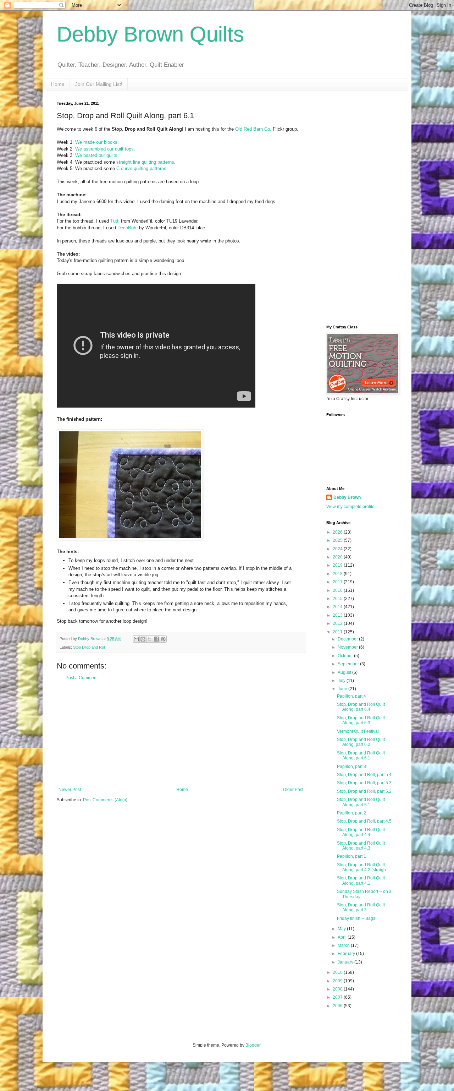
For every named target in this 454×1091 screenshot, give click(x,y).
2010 (338, 972)
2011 (338, 631)
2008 (338, 989)
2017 (338, 581)
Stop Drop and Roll (89, 647)
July (342, 680)
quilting (149, 162)
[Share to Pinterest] (163, 639)
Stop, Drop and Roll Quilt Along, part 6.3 (361, 720)
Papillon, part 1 (351, 856)
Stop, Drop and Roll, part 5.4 (364, 774)
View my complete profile (350, 506)
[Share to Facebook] (156, 639)
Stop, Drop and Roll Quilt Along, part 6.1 (361, 755)
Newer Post (70, 789)
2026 (338, 532)
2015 (338, 598)
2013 (338, 615)
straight (124, 162)
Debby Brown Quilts (150, 34)
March (344, 945)
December (348, 639)
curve (126, 168)
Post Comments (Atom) (105, 799)
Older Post (293, 789)
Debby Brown (347, 497)
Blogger (252, 1045)
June (343, 688)
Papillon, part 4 (351, 696)
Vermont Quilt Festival (358, 731)
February (347, 953)
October (346, 655)
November (348, 647)
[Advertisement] (181, 733)
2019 (338, 565)
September (349, 663)
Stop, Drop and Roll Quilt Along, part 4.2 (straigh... (363, 867)
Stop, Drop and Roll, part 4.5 (364, 821)
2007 (338, 997)
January (346, 962)
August (345, 672)
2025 (338, 540)
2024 (338, 548)
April (343, 937)
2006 (338, 1005)
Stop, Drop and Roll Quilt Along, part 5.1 (361, 802)
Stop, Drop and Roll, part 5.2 (364, 791)
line (136, 162)
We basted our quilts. (97, 155)
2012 (338, 623)
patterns (165, 162)
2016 (338, 590)
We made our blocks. (97, 142)
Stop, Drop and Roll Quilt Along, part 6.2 (361, 742)
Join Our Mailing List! (98, 84)
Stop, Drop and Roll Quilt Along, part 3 (361, 907)
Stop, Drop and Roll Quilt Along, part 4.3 (361, 846)
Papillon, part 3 (351, 766)
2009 (338, 980)
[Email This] (136, 639)
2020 (338, 557)
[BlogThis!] (142, 639)
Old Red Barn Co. (253, 129)
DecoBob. (127, 227)
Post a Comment (82, 677)
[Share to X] (149, 639)
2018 (338, 573)
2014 (338, 606)
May (342, 928)
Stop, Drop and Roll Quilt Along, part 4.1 (361, 880)
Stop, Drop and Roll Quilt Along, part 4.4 (361, 832)
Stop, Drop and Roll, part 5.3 (364, 782)
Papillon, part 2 (351, 813)
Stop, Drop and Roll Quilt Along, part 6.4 (361, 707)
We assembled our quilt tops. (105, 149)
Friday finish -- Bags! (356, 918)
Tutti (115, 221)
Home (58, 84)
